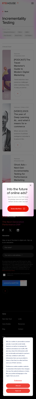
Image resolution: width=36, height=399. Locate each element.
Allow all (18, 385)
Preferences (18, 380)
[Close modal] (30, 185)
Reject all (18, 391)
